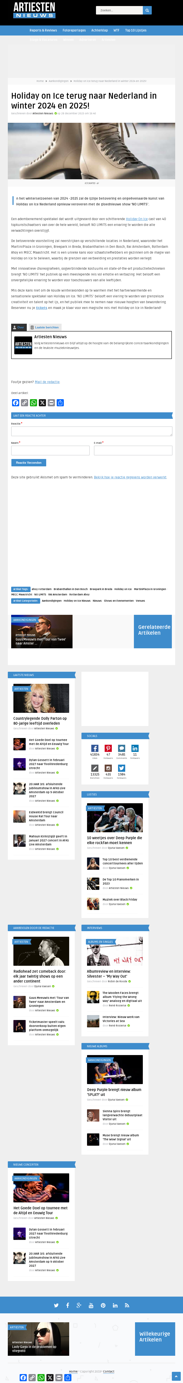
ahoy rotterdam (42, 589)
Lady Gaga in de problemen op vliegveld (34, 1349)
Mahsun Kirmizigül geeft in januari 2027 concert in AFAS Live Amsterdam (49, 840)
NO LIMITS (40, 594)
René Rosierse (117, 1005)
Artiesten (108, 40)
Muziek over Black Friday (120, 899)
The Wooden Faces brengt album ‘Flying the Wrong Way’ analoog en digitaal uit (122, 997)
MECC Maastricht (21, 594)
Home (40, 81)
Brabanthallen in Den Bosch (71, 589)
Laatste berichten (47, 327)
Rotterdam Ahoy (79, 594)
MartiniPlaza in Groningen (150, 589)
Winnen (68, 40)
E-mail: (99, 443)
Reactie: (16, 423)
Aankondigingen (59, 81)
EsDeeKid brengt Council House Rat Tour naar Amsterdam (46, 816)
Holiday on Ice (123, 589)
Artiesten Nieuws (43, 113)
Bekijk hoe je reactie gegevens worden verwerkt (130, 477)
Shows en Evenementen (119, 601)
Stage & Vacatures (43, 40)
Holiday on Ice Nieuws (77, 601)
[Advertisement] (91, 537)
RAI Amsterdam (57, 594)
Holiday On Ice (137, 219)
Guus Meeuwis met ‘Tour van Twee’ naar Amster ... (41, 641)
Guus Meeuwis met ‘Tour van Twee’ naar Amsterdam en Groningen (49, 1002)
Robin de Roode (117, 981)
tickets (41, 308)
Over (20, 327)
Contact (108, 1371)
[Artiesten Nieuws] (23, 353)
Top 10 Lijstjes (135, 30)
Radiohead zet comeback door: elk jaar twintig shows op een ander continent (39, 976)
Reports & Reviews (43, 30)
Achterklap (100, 30)
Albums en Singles (100, 942)
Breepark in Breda (101, 589)
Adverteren (87, 40)
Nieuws (97, 601)
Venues (140, 601)
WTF (116, 30)
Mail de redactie (47, 382)
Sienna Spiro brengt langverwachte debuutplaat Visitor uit (122, 1115)
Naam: (15, 443)
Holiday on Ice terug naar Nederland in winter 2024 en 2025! (110, 81)
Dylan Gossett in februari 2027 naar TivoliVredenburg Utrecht (48, 764)
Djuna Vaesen (116, 848)
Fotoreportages (74, 30)
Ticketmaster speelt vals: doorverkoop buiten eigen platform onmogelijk (47, 1026)
